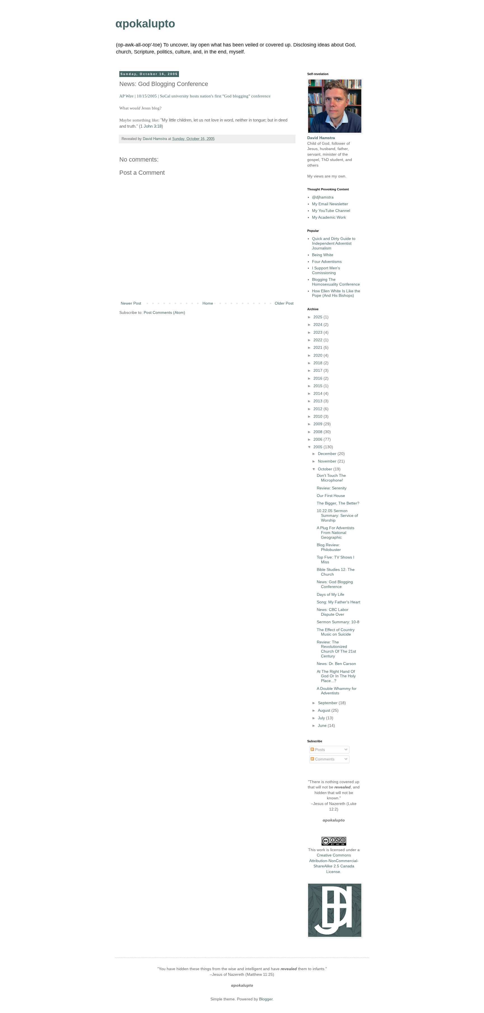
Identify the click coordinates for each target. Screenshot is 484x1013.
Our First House (331, 495)
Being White (322, 255)
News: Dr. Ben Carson (336, 663)
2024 (318, 324)
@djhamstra (323, 197)
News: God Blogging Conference (335, 584)
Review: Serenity (331, 488)
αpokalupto (145, 23)
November (328, 461)
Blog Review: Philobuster (329, 547)
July (322, 718)
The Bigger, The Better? (338, 503)
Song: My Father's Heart (338, 602)
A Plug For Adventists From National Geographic (335, 533)
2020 (318, 355)
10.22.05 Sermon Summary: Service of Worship (337, 515)
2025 (318, 317)
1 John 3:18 (151, 126)
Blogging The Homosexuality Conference (336, 281)
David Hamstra (155, 139)
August (324, 710)
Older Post (284, 303)
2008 (318, 432)
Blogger (266, 999)
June (323, 725)
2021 (318, 347)
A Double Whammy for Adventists (337, 690)
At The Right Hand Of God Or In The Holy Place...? (336, 676)
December (328, 453)
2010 (318, 416)
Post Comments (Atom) (164, 312)
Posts (319, 749)
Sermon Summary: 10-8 (338, 622)
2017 (318, 370)
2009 (318, 424)
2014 (318, 393)
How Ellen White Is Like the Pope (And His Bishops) (336, 293)
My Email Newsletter (330, 204)
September (328, 703)
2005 (318, 447)
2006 (318, 439)
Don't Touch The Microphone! (331, 477)
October (325, 469)
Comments (324, 759)
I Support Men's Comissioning (326, 270)
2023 (318, 332)
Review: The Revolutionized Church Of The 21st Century (336, 649)
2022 (318, 340)
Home (208, 303)
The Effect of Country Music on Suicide (336, 632)
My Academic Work (329, 217)
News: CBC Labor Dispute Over (332, 612)
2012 (318, 409)
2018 (318, 363)
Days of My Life (330, 594)
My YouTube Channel (331, 210)
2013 (318, 401)
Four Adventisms (327, 261)
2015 (318, 386)
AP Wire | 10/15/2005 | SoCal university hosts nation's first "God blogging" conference (195, 96)
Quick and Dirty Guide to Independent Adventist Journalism (333, 243)
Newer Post (131, 303)
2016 (318, 378)
